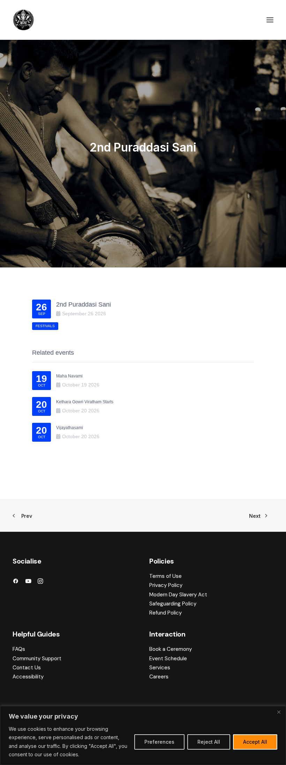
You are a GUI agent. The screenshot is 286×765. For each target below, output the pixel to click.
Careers (158, 676)
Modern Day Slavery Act (178, 594)
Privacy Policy (165, 585)
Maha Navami (69, 376)
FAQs (19, 649)
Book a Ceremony (170, 649)
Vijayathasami (69, 427)
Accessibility (28, 676)
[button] (270, 20)
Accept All (255, 742)
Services (159, 667)
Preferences (159, 742)
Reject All (208, 742)
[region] (143, 735)
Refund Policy (165, 612)
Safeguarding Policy (172, 603)
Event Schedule (168, 658)
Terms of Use (165, 576)
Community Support (37, 658)
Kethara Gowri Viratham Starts (84, 401)
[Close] (278, 712)
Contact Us (27, 667)
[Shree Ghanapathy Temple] (23, 19)
